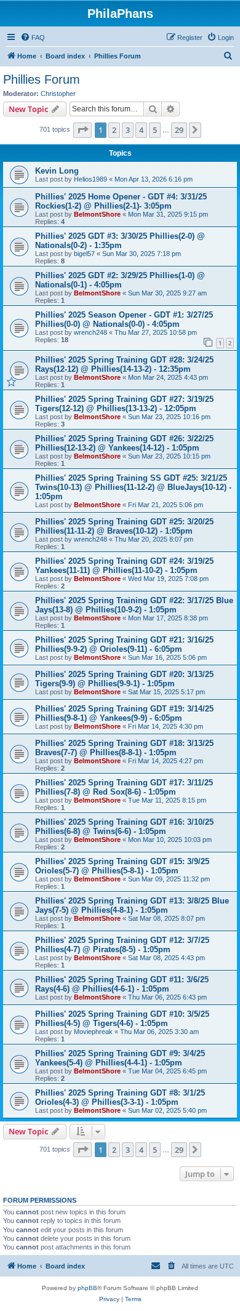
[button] (82, 129)
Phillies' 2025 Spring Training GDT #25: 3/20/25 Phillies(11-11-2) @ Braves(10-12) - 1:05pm (124, 526)
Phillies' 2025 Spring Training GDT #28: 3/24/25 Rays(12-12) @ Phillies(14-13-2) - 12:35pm (124, 364)
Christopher (58, 93)
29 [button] (179, 129)
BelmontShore (97, 214)
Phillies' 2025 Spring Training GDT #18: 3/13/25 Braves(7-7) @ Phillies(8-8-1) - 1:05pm (124, 748)
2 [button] (114, 129)
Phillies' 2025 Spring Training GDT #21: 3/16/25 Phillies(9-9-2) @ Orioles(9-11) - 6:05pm (124, 644)
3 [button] (128, 129)
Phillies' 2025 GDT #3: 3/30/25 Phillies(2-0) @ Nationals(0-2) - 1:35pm (120, 240)
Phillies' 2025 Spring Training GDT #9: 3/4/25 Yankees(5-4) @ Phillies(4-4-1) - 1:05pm (120, 1058)
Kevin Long (57, 170)
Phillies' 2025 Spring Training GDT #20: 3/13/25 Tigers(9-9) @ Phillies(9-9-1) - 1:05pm (124, 679)
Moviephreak (93, 1031)
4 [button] (141, 129)
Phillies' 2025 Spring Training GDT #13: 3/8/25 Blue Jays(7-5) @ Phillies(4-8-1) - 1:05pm (132, 905)
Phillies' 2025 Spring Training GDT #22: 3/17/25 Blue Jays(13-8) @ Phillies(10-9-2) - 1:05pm (134, 605)
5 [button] (155, 129)
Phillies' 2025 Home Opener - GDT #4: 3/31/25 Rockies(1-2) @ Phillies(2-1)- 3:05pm (121, 201)
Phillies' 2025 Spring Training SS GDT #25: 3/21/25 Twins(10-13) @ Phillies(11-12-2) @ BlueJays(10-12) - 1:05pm (133, 487)
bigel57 (84, 253)
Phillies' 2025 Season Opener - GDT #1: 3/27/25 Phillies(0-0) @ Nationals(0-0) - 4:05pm (124, 319)
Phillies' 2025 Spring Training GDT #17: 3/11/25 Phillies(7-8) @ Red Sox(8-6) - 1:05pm (124, 787)
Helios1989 (90, 179)
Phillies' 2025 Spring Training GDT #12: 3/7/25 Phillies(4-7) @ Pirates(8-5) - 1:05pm (122, 945)
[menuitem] (32, 37)
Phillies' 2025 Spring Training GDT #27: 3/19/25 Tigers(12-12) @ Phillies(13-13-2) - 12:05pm (124, 404)
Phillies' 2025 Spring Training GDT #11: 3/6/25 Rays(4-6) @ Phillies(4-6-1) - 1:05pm (122, 984)
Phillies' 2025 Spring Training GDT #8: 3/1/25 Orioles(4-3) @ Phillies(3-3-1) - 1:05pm (120, 1097)
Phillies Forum (41, 79)
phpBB (87, 1288)
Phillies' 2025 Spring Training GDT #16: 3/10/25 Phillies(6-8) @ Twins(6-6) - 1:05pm (124, 826)
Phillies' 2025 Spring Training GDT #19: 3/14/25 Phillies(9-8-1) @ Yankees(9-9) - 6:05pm (124, 713)
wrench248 (90, 332)
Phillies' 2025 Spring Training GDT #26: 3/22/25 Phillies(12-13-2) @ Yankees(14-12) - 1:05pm (124, 443)
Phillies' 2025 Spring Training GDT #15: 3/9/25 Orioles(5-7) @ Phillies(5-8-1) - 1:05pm (122, 866)
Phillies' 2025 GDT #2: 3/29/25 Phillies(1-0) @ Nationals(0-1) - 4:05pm (120, 280)
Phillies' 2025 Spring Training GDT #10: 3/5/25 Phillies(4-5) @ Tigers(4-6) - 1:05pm (122, 1018)
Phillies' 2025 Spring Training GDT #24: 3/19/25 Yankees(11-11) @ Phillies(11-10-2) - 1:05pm (124, 565)
